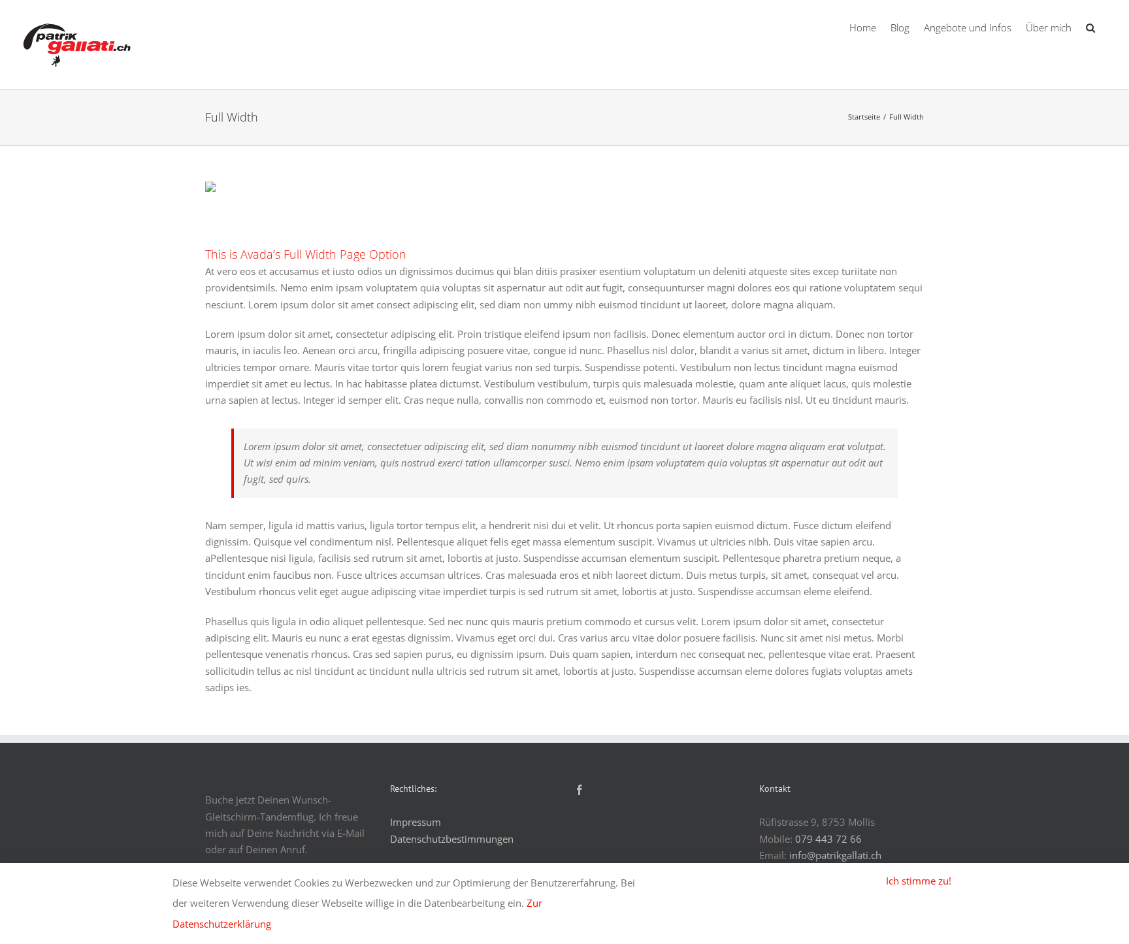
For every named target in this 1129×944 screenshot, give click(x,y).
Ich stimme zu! (918, 880)
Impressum (415, 821)
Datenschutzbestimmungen (452, 838)
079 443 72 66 (828, 838)
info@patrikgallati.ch (835, 855)
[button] (1090, 26)
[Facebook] (579, 790)
